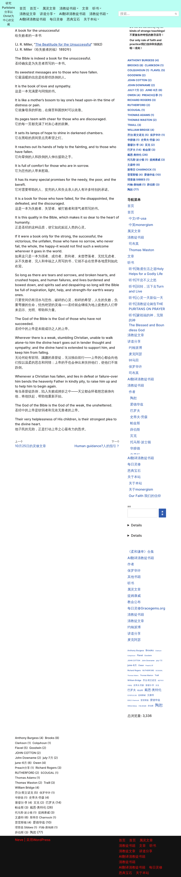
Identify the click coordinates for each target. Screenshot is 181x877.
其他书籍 (134, 577)
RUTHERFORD (138, 105)
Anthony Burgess (143, 60)
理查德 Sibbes (138, 179)
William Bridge (140, 129)
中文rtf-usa (137, 218)
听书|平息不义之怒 (142, 280)
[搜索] (176, 13)
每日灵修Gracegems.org (146, 608)
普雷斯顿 (135, 174)
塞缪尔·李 (135, 144)
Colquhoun (138, 70)
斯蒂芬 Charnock (141, 169)
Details (136, 525)
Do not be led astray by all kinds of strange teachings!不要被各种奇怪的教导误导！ (147, 30)
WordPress (41, 840)
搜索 (129, 506)
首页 (22, 8)
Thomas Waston (142, 120)
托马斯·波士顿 (137, 159)
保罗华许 (157, 134)
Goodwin (136, 75)
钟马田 (134, 360)
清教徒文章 (27, 14)
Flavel (158, 70)
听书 (130, 263)
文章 (85, 8)
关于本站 (134, 477)
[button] (38, 8)
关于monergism (141, 489)
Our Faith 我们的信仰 (145, 496)
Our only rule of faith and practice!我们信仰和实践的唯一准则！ (146, 44)
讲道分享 (134, 341)
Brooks (135, 65)
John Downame (141, 85)
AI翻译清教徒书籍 (72, 14)
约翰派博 (135, 348)
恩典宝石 (73, 19)
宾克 (150, 144)
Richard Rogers (141, 100)
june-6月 (153, 90)
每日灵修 (56, 19)
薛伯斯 (153, 184)
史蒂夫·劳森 (150, 139)
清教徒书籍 (135, 237)
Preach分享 (152, 95)
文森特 (133, 164)
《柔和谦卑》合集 (140, 552)
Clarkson (154, 65)
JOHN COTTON (139, 80)
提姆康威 (157, 159)
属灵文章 (49, 8)
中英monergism (141, 225)
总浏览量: (135, 716)
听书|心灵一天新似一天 (146, 298)
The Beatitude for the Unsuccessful (63, 44)
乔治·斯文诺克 (138, 134)
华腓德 (133, 139)
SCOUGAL (136, 110)
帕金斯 (149, 149)
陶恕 (133, 189)
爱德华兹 (152, 174)
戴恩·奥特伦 (137, 154)
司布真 (134, 244)
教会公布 (134, 602)
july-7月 (135, 90)
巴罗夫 (134, 149)
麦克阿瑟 (135, 354)
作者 (132, 392)
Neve (19, 840)
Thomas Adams (140, 115)
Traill (134, 125)
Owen (133, 95)
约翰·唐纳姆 (136, 184)
